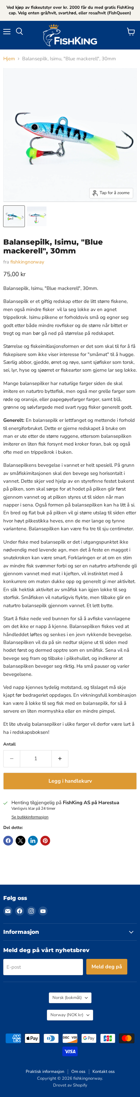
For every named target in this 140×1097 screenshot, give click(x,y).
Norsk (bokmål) (67, 998)
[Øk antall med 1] (60, 758)
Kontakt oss (103, 1072)
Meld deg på (106, 966)
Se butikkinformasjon (30, 817)
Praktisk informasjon (45, 1072)
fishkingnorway (27, 262)
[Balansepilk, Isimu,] (14, 216)
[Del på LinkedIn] (33, 841)
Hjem (9, 59)
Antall (9, 744)
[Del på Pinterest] (45, 841)
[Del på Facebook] (8, 841)
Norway (66, 1015)
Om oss (78, 1072)
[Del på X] (20, 841)
